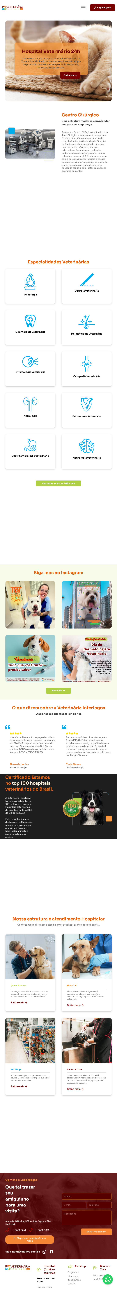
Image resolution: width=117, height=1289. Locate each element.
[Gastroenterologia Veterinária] (30, 451)
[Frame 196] (30, 658)
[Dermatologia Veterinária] (87, 327)
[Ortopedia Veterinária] (87, 368)
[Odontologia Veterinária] (30, 327)
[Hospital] (87, 973)
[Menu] (83, 7)
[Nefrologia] (30, 410)
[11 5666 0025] (32, 1230)
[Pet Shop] (30, 1056)
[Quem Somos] (30, 973)
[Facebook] (51, 1251)
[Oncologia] (30, 286)
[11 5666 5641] (9, 1230)
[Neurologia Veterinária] (87, 451)
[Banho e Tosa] (87, 1056)
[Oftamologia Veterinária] (30, 368)
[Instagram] (44, 1252)
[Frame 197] (87, 658)
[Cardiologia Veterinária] (87, 410)
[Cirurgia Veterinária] (87, 286)
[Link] (12, 7)
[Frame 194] (30, 605)
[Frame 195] (87, 605)
